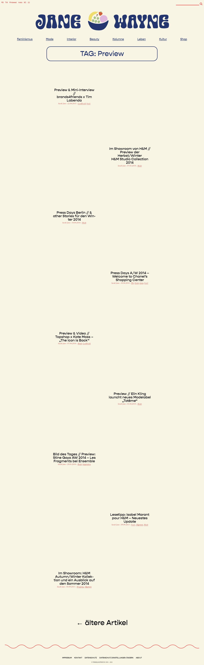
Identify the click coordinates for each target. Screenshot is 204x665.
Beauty (94, 39)
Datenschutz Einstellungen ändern (116, 658)
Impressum (67, 658)
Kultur (163, 39)
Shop (183, 39)
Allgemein (139, 525)
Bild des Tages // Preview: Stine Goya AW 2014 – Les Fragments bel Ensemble (74, 458)
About (139, 658)
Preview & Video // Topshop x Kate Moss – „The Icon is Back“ (74, 337)
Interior (71, 39)
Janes (141, 283)
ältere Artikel (102, 623)
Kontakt (78, 658)
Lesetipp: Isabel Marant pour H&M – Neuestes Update (129, 518)
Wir (132, 283)
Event (137, 283)
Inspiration (87, 464)
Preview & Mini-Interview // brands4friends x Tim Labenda (74, 95)
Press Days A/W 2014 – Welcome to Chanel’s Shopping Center (130, 276)
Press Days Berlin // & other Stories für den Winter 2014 (74, 216)
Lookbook (82, 104)
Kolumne (118, 39)
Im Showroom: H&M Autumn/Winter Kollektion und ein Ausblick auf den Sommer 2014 (74, 578)
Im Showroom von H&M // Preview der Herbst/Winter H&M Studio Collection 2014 (129, 155)
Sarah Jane (62, 104)
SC (25, 2)
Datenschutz (91, 658)
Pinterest (13, 2)
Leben (141, 39)
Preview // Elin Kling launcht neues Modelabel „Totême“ (130, 397)
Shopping (80, 587)
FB (2, 2)
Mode (49, 39)
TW (6, 2)
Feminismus (25, 39)
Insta (20, 2)
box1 (88, 104)
